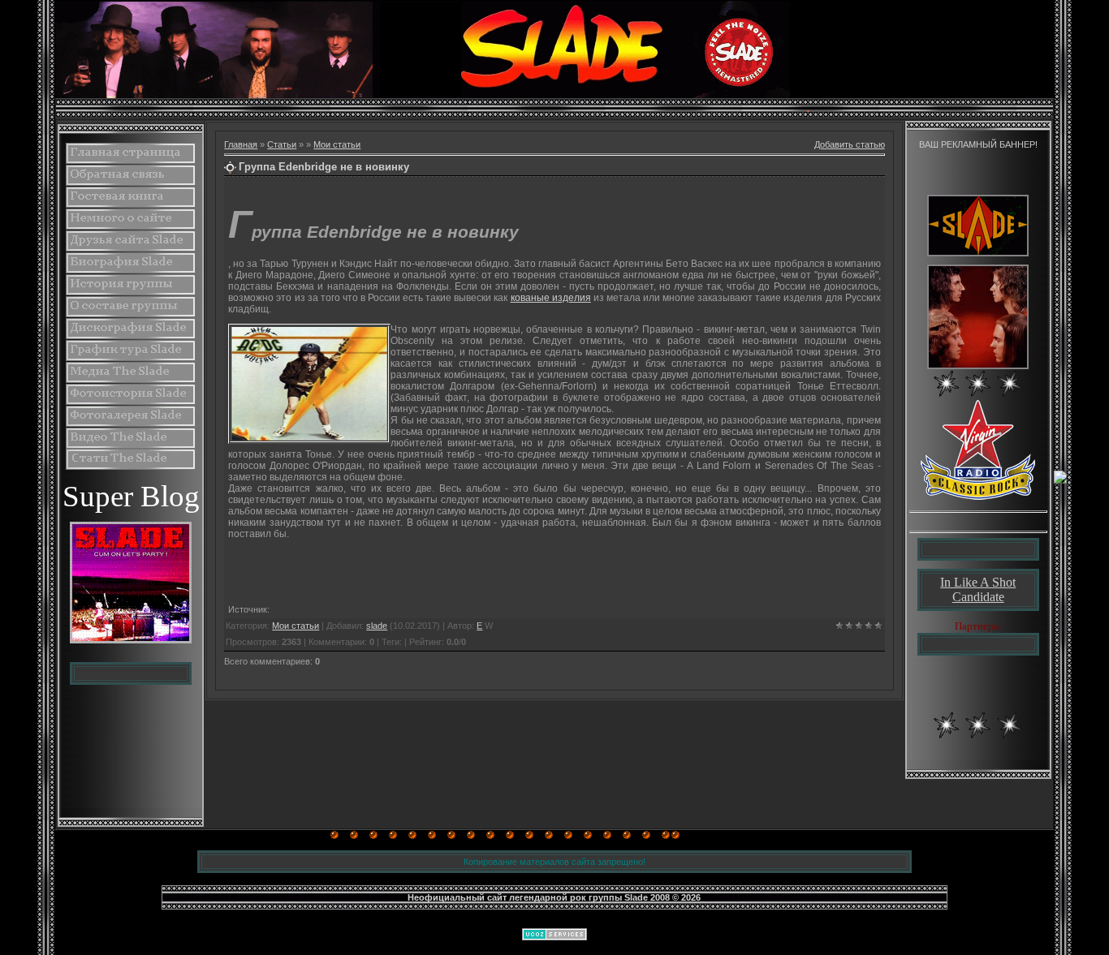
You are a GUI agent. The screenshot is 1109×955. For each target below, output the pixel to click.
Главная (240, 144)
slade (376, 625)
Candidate (978, 597)
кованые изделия (551, 297)
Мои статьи (336, 144)
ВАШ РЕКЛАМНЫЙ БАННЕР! (978, 144)
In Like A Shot (978, 582)
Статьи (281, 144)
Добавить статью (849, 144)
